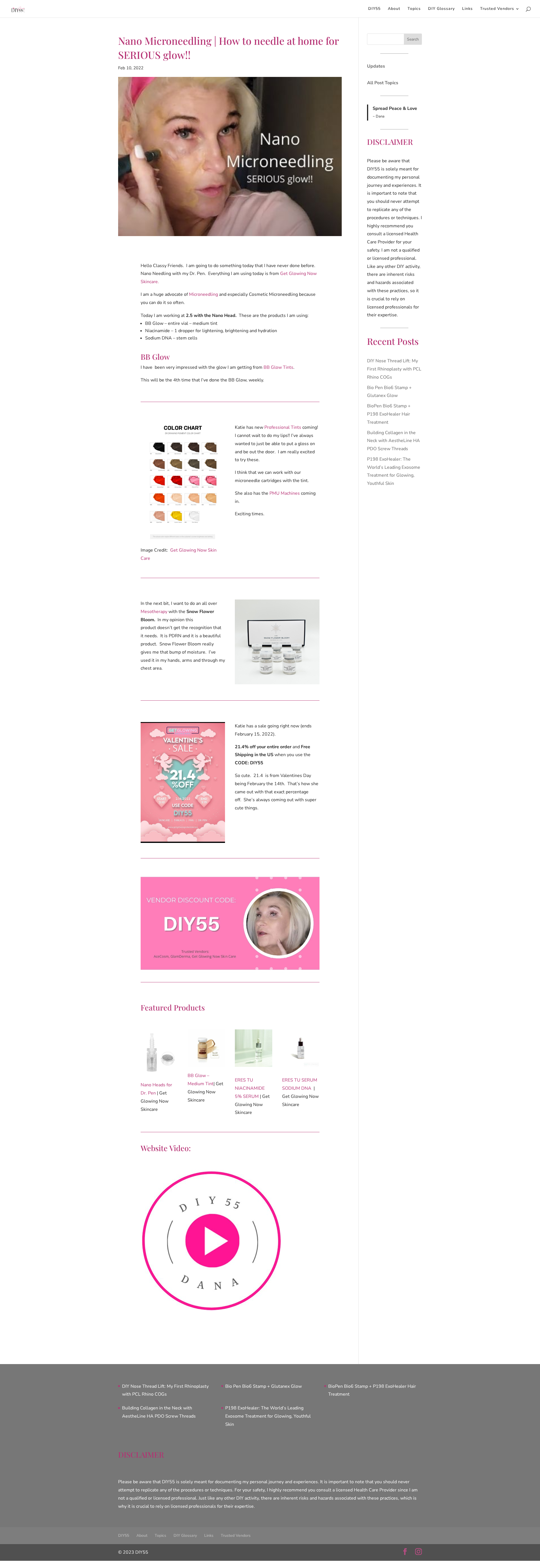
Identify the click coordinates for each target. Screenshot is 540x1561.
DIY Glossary (441, 9)
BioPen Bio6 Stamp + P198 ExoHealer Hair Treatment (389, 414)
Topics (414, 9)
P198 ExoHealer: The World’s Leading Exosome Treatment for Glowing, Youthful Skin (268, 1416)
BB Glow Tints (278, 367)
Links (467, 9)
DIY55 (374, 9)
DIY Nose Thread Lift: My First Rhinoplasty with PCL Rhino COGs (394, 369)
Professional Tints (282, 427)
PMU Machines (284, 493)
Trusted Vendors (497, 9)
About (394, 9)
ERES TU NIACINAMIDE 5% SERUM (250, 1088)
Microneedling (203, 294)
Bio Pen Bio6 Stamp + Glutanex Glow (263, 1386)
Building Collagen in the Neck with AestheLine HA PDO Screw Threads (393, 441)
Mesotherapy (154, 612)
